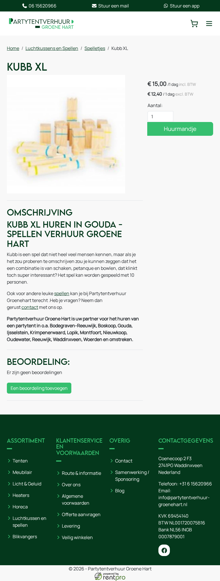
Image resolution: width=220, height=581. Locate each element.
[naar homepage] (41, 23)
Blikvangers (25, 536)
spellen (61, 293)
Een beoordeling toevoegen (39, 388)
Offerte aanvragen (81, 514)
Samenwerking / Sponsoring (132, 475)
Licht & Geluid (27, 484)
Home (13, 48)
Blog (119, 490)
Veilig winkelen (77, 537)
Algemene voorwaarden (75, 499)
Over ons (71, 484)
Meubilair (22, 472)
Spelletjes (95, 48)
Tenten (20, 461)
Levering (71, 526)
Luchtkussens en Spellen (51, 48)
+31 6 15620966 (195, 484)
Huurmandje (180, 129)
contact (29, 307)
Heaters (21, 495)
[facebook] (164, 550)
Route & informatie (81, 473)
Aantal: (155, 105)
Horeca (20, 506)
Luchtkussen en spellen (29, 521)
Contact (123, 461)
